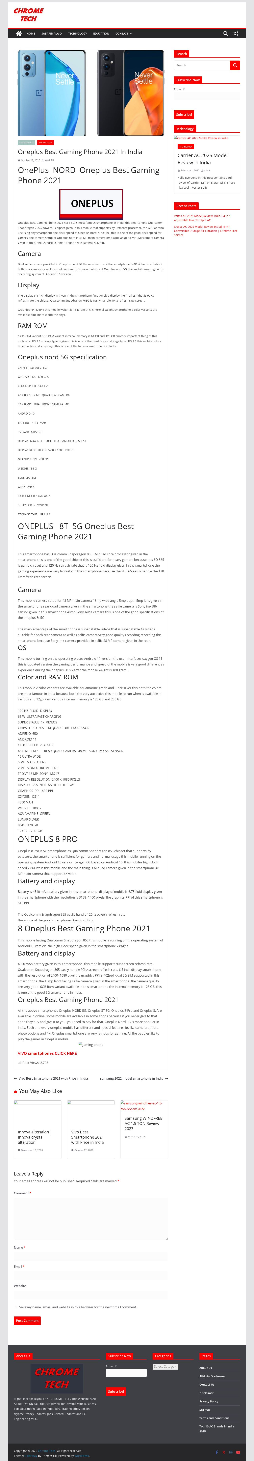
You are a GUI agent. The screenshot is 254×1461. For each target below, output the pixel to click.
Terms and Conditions (214, 1418)
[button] (130, 33)
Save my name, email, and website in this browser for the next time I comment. (78, 1307)
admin (207, 170)
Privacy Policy (208, 1401)
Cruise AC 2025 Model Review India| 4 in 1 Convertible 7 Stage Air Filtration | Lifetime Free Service (206, 231)
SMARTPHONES (26, 142)
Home (31, 33)
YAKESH (49, 160)
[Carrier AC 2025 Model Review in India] (207, 138)
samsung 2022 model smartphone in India (131, 1078)
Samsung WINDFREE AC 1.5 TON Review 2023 (143, 1123)
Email (19, 1266)
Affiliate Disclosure (212, 1376)
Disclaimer (206, 1393)
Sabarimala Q (51, 33)
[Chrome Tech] (18, 33)
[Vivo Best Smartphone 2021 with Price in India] (91, 1103)
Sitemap (205, 1410)
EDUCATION (101, 33)
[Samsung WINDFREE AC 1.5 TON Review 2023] (144, 1103)
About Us (205, 1368)
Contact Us (206, 1384)
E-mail (179, 89)
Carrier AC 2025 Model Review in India (203, 159)
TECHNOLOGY (77, 33)
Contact (121, 33)
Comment (22, 1193)
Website (20, 1286)
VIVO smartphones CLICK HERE (47, 1053)
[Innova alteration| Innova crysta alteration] (37, 1103)
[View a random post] (235, 33)
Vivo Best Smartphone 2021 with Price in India (53, 1078)
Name (20, 1247)
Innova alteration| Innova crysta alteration (34, 1137)
